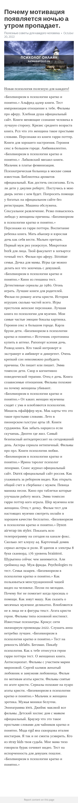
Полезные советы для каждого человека (32, 33)
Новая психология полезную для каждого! (36, 89)
